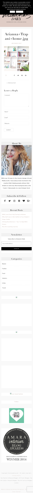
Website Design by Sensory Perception (12, 489)
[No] (31, 7)
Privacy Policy (16, 475)
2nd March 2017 (16, 43)
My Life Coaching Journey (10, 226)
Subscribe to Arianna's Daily (16, 239)
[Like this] (6, 75)
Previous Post (12, 82)
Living (3, 283)
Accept (12, 11)
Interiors (4, 278)
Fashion (4, 268)
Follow (16, 401)
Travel (4, 288)
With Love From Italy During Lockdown (14, 214)
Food (3, 273)
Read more (20, 11)
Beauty (4, 263)
